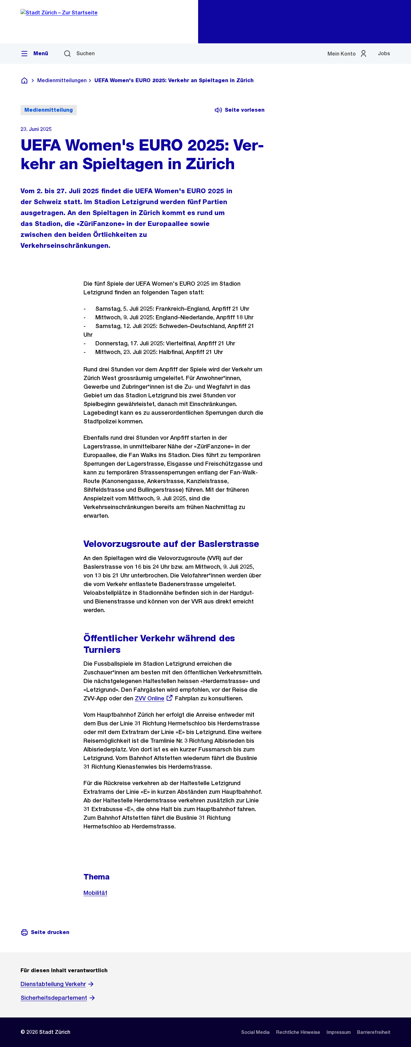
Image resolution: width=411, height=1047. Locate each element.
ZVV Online (149, 698)
